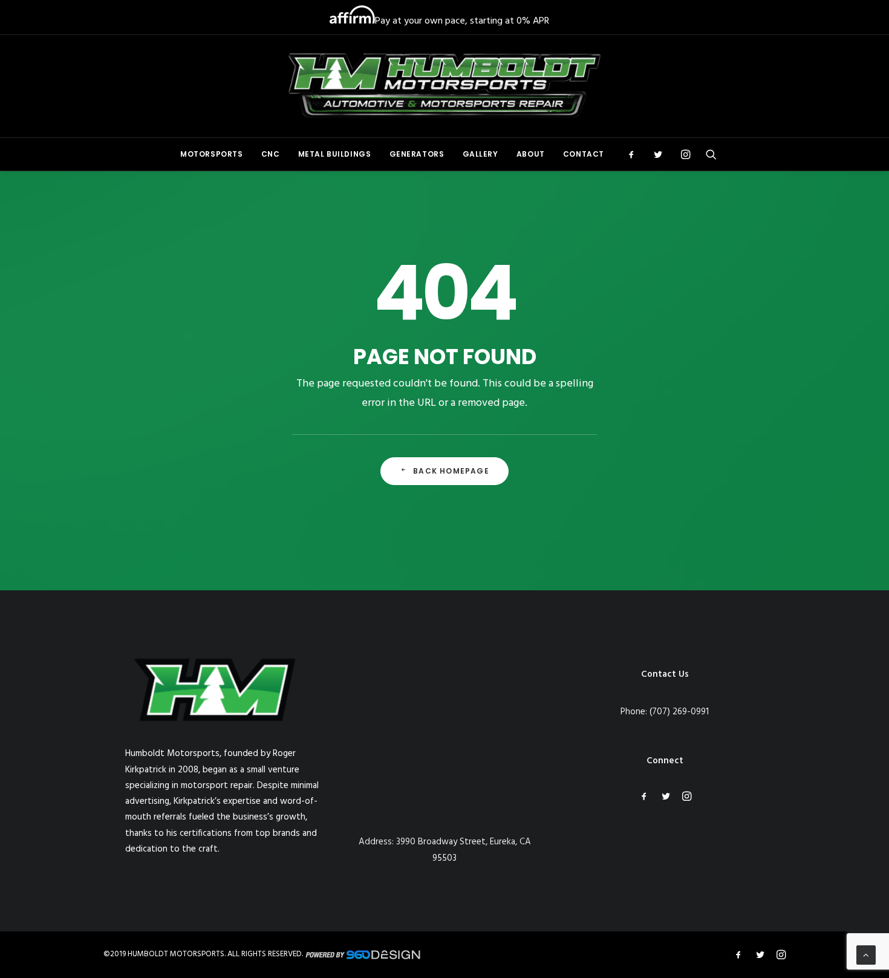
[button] (635, 154)
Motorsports (211, 154)
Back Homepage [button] (451, 471)
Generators (416, 154)
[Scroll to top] (866, 955)
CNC (270, 154)
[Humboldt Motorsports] (445, 86)
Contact (583, 154)
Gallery (480, 154)
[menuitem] (211, 154)
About (530, 154)
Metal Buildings (334, 154)
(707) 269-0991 (679, 712)
